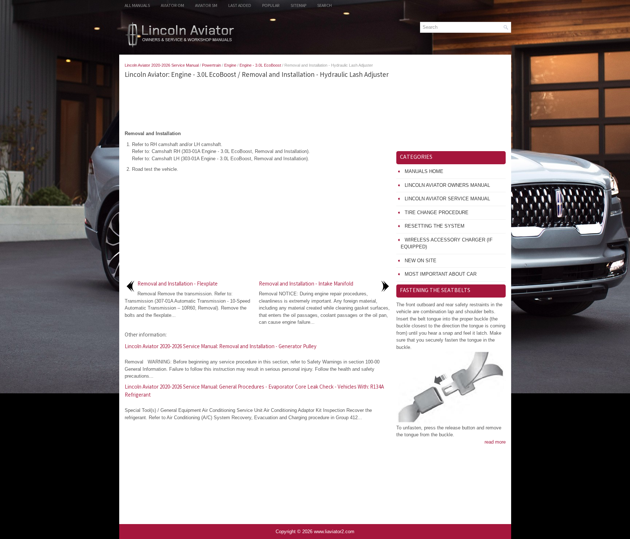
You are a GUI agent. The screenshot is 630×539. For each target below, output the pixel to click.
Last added (239, 6)
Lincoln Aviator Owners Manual (447, 185)
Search (324, 6)
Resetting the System (434, 226)
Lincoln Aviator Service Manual (447, 198)
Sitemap (298, 6)
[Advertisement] (258, 104)
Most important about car (441, 274)
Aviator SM (206, 6)
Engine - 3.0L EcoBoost (260, 65)
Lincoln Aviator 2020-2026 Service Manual (162, 65)
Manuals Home (424, 171)
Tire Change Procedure (436, 212)
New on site (420, 260)
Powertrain (211, 65)
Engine (230, 65)
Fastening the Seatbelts (435, 291)
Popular (271, 6)
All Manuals (137, 6)
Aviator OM (172, 6)
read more (495, 442)
